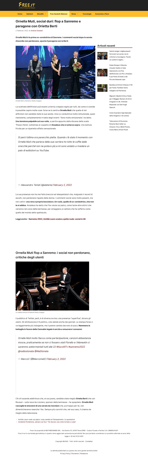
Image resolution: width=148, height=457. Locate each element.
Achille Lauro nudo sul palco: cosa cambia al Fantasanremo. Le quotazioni (46, 419)
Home (20, 14)
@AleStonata (41, 351)
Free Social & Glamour (58, 14)
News (73, 14)
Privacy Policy (65, 453)
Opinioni (29, 14)
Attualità (40, 14)
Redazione (84, 453)
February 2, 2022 (62, 185)
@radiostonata (26, 351)
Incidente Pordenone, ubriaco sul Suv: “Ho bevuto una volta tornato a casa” (47, 422)
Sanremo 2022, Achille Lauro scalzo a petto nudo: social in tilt (57, 219)
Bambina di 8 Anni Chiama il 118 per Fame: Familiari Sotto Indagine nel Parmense (120, 88)
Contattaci (89, 441)
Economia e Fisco (102, 14)
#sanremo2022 (76, 346)
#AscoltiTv (62, 346)
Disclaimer (75, 453)
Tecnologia (87, 14)
